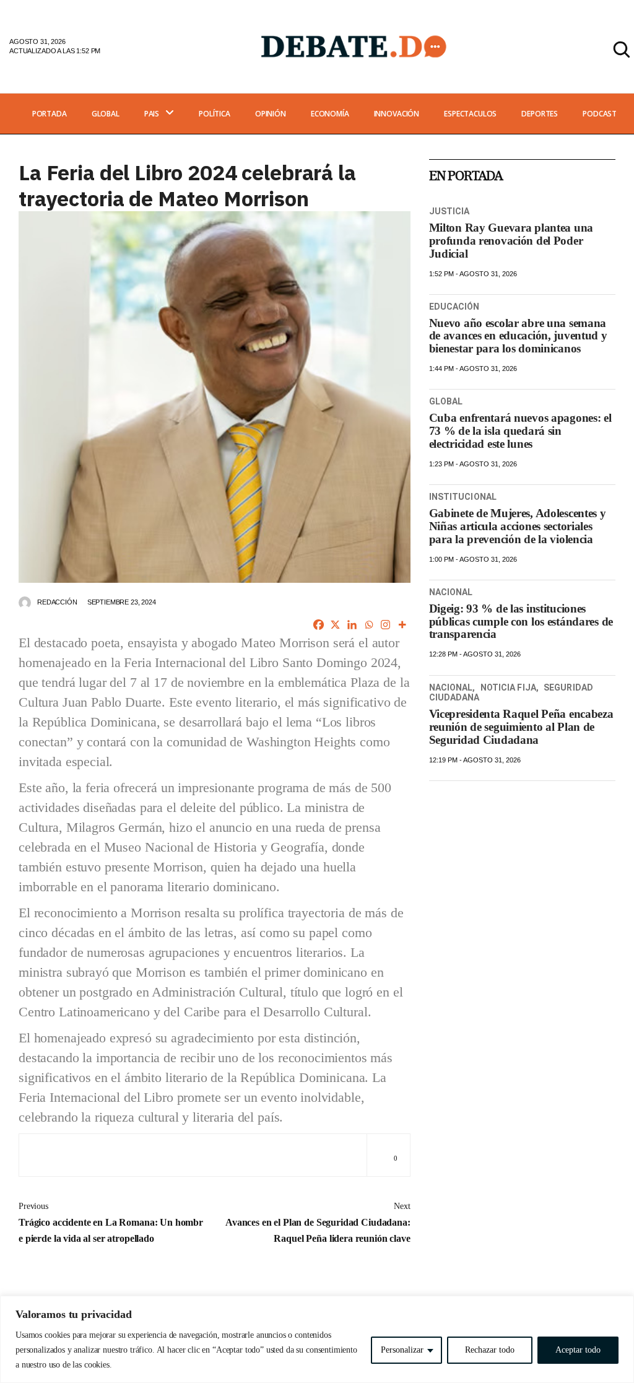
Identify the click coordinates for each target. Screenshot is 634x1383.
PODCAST (600, 113)
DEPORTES (539, 113)
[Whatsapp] (369, 624)
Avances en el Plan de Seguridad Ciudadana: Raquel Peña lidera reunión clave (317, 1223)
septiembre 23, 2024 (121, 602)
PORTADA (49, 113)
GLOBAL (105, 113)
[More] (402, 624)
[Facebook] (318, 624)
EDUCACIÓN (454, 307)
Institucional (463, 497)
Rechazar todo (490, 1350)
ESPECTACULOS (470, 113)
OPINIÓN (270, 113)
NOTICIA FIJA (508, 687)
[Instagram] (385, 624)
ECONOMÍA (330, 113)
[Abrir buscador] (621, 49)
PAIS (151, 113)
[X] (335, 624)
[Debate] (352, 46)
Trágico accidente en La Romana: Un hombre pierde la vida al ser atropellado (111, 1223)
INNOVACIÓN (397, 113)
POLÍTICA (214, 113)
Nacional (451, 592)
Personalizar (402, 1350)
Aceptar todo (578, 1350)
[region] (317, 1339)
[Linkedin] (352, 624)
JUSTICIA (449, 211)
